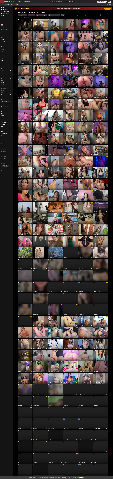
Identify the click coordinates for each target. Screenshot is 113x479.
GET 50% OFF (107, 8)
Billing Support (3, 151)
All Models (3, 163)
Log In (110, 1)
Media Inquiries (3, 154)
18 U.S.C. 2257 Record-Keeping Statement (5, 166)
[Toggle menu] (2, 1)
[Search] (66, 1)
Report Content (3, 153)
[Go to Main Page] (10, 1)
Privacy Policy (3, 156)
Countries (31, 15)
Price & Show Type (41, 15)
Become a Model (4, 160)
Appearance (22, 15)
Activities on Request (54, 15)
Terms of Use (3, 158)
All (62, 15)
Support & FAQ (3, 149)
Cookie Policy (68, 477)
